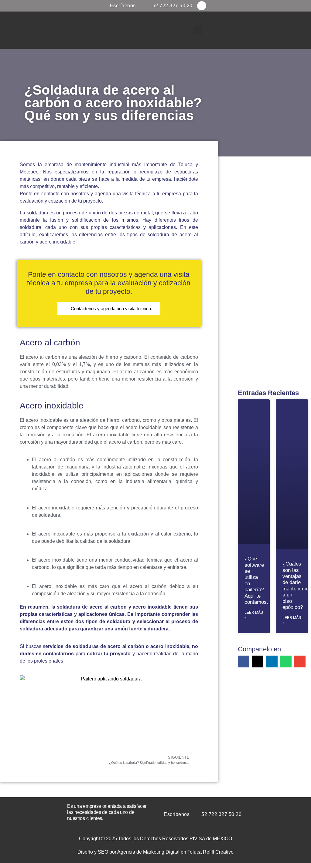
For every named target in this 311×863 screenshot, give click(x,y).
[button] (197, 30)
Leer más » (253, 615)
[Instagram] (201, 5)
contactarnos (58, 653)
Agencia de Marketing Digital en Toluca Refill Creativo (175, 852)
